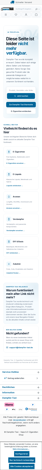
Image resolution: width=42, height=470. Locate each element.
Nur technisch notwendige (22, 460)
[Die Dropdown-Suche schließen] (39, 9)
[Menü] (5, 14)
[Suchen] (36, 9)
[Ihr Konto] (26, 14)
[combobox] (24, 9)
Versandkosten (19, 420)
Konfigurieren (21, 454)
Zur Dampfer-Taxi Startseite (21, 105)
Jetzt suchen (22, 96)
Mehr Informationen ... (21, 449)
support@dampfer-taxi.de (21, 347)
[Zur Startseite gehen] (12, 9)
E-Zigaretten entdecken (21, 111)
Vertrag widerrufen (15, 378)
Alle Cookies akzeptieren (21, 466)
